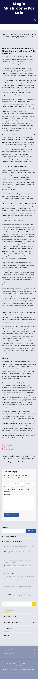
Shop (15, 663)
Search (5, 527)
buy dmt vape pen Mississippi (21, 586)
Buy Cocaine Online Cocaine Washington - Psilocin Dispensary (19, 561)
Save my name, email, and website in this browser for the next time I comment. (18, 489)
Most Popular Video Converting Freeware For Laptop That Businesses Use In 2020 (19, 457)
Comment (8, 494)
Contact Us (19, 665)
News (5, 447)
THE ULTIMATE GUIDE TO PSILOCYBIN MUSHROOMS (19, 577)
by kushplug (8, 445)
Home (5, 34)
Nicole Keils (7, 573)
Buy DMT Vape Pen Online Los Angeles (18, 552)
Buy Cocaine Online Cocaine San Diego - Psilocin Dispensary (19, 548)
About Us (22, 663)
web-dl (6, 586)
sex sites (9, 428)
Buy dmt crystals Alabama (18, 462)
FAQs (28, 663)
